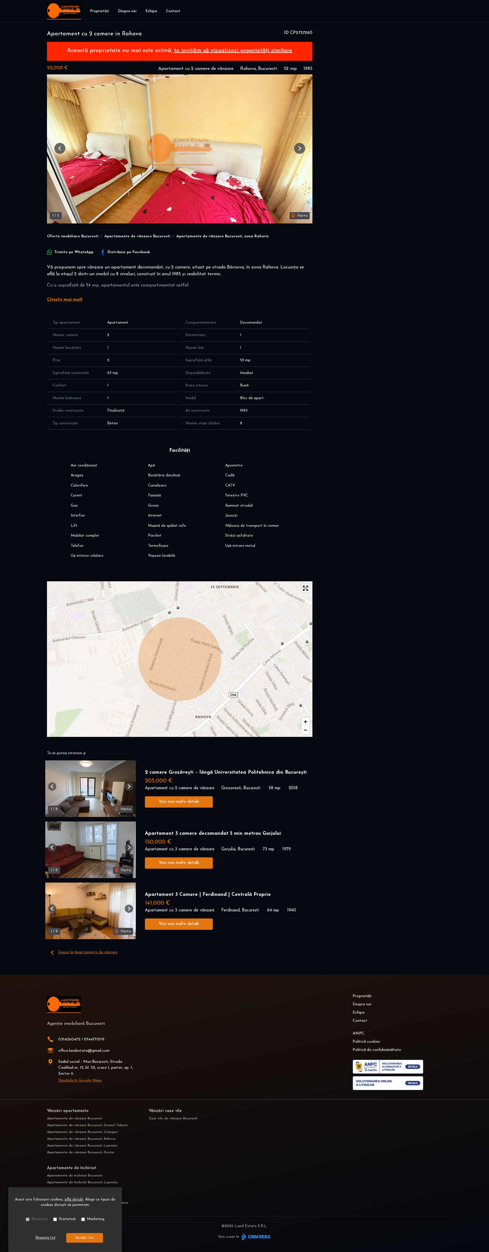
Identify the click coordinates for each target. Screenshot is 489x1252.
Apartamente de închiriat (71, 1168)
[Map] (179, 659)
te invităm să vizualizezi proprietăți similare (233, 50)
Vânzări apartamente (68, 1111)
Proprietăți (99, 11)
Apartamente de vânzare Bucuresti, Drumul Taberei (87, 1125)
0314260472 (69, 1039)
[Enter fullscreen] (305, 588)
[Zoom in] (305, 722)
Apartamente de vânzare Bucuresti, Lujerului (82, 1145)
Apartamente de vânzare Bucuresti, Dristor (80, 1152)
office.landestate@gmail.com (84, 1051)
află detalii (74, 1199)
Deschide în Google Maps (80, 1080)
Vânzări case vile (165, 1111)
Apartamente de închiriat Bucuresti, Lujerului (82, 1182)
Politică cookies (366, 1042)
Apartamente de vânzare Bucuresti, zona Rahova (222, 236)
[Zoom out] (305, 730)
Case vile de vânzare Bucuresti (173, 1118)
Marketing (95, 1219)
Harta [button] (302, 216)
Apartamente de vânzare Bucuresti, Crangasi (82, 1132)
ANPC (358, 1033)
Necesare (39, 1219)
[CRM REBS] (255, 1237)
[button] (59, 148)
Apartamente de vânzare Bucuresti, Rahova (81, 1139)
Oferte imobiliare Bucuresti (72, 236)
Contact (173, 11)
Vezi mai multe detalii (179, 802)
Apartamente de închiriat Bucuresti (74, 1175)
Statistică (67, 1219)
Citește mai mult (65, 299)
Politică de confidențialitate (377, 1050)
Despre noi (127, 11)
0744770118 (94, 1039)
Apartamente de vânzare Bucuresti (137, 236)
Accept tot (84, 1238)
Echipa (151, 11)
